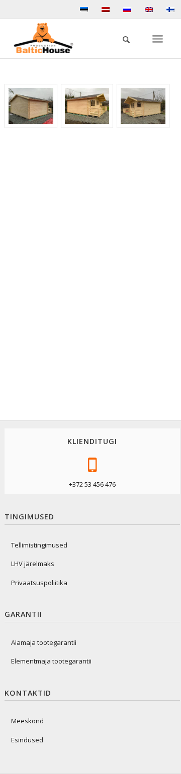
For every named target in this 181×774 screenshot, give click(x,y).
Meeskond (27, 720)
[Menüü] (158, 38)
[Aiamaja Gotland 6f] (31, 106)
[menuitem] (121, 38)
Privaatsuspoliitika (39, 582)
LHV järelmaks (32, 563)
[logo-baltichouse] (47, 38)
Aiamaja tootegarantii (43, 642)
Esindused (27, 739)
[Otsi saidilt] (121, 38)
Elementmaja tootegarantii (51, 661)
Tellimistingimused (39, 544)
